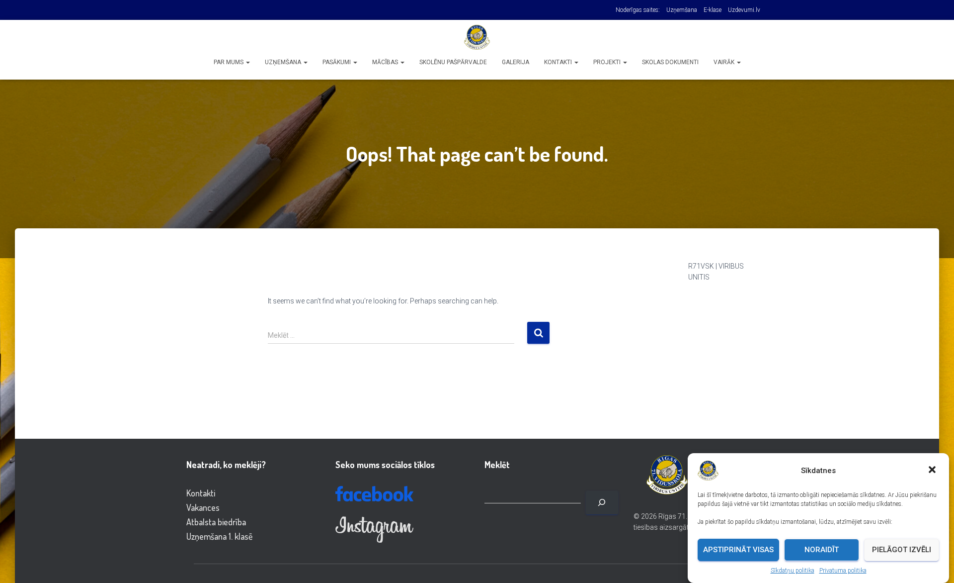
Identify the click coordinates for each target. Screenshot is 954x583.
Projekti (607, 62)
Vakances (203, 507)
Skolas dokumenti (670, 62)
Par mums (229, 62)
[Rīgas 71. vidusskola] (477, 37)
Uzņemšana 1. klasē (219, 536)
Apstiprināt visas (738, 549)
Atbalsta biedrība (216, 521)
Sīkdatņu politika (792, 570)
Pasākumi (337, 62)
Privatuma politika (843, 570)
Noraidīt (821, 549)
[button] (933, 471)
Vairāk (725, 62)
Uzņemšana (681, 9)
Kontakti (558, 62)
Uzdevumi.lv (744, 9)
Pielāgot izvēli (901, 549)
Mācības (385, 62)
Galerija (515, 62)
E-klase (712, 9)
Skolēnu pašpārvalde (453, 62)
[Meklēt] (602, 502)
